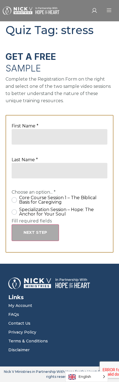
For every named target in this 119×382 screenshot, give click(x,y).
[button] (108, 11)
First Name (25, 126)
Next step (35, 232)
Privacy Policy (22, 332)
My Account (20, 305)
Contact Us (19, 323)
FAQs (13, 314)
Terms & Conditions (28, 341)
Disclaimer (19, 349)
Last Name (25, 160)
